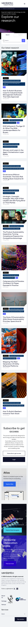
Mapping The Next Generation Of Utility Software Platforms (11, 364)
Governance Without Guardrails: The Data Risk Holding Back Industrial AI (13, 177)
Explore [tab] (20, 34)
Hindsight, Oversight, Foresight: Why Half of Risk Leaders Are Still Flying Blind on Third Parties (14, 199)
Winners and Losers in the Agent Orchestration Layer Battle (13, 152)
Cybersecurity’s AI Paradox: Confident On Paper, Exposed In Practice (13, 283)
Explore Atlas (9, 484)
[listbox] (14, 614)
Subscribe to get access (14, 453)
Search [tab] (7, 34)
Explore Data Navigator (12, 530)
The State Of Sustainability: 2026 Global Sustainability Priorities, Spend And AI (14, 319)
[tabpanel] (14, 40)
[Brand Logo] (7, 3)
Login (14, 459)
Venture (3, 604)
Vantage (3, 601)
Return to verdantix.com (8, 8)
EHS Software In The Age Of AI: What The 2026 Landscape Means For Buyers (14, 129)
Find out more (10, 563)
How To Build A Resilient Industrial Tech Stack (12, 412)
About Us (3, 596)
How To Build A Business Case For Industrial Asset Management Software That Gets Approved (12, 94)
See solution (20, 619)
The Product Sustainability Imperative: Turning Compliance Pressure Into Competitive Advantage (13, 235)
